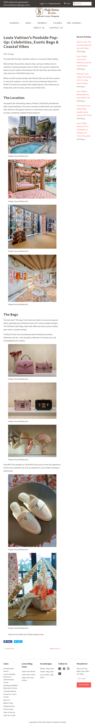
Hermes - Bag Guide (47, 668)
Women (14, 23)
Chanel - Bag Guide (47, 672)
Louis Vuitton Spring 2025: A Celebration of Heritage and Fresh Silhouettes (83, 129)
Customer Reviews (9, 691)
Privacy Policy (8, 709)
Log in (42, 4)
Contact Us (56, 28)
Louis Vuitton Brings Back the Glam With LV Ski (83, 94)
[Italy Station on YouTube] (59, 674)
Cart (68, 4)
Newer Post (54, 648)
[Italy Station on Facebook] (59, 669)
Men (28, 23)
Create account (54, 4)
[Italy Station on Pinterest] (64, 669)
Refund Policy (8, 703)
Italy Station (47, 722)
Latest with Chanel (28, 675)
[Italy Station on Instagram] (68, 669)
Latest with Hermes (28, 671)
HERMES (42, 23)
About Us (39, 28)
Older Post (10, 648)
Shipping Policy (9, 706)
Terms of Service (9, 712)
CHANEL (57, 23)
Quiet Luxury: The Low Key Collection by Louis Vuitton (84, 45)
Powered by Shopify (59, 722)
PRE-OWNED (74, 23)
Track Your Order (9, 715)
